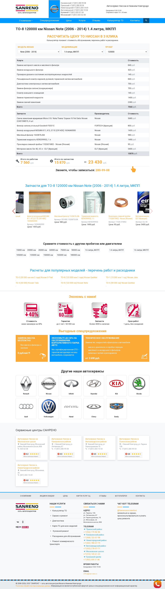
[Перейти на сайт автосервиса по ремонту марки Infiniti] (71, 385)
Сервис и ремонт (60, 516)
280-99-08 (103, 170)
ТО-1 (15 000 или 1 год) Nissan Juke (122, 277)
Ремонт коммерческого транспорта (62, 542)
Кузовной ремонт (60, 531)
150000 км (48, 255)
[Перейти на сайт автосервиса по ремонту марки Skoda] (139, 385)
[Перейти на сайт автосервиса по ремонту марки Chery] (94, 408)
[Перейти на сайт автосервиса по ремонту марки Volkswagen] (48, 408)
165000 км (61, 255)
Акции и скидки (47, 496)
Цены (69, 20)
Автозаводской (67, 10)
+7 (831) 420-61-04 (76, 12)
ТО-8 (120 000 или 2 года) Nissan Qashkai (79, 277)
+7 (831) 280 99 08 (79, 3)
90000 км (76, 250)
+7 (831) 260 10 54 (81, 10)
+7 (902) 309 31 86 (91, 559)
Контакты (135, 20)
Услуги (82, 20)
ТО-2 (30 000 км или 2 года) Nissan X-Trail (34, 277)
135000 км (34, 255)
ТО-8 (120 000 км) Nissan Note (74, 283)
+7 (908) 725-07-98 (91, 537)
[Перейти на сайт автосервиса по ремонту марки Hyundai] (94, 385)
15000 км (20, 250)
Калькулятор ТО (115, 20)
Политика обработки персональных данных (33, 586)
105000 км (21, 255)
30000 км (31, 250)
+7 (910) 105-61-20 (91, 554)
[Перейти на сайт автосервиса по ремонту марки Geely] (116, 408)
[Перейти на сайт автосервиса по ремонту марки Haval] (71, 408)
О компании (25, 20)
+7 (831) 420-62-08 (78, 15)
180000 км (75, 255)
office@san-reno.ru (90, 574)
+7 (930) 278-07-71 (91, 548)
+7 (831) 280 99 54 (77, 5)
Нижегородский (67, 8)
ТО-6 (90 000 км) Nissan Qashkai (120, 283)
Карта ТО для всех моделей (64, 526)
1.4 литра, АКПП (116, 250)
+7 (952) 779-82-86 (91, 532)
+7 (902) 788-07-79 (91, 543)
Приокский (65, 5)
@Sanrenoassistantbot (127, 510)
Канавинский (66, 3)
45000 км (42, 250)
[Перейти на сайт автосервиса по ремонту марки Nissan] (48, 385)
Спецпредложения (49, 20)
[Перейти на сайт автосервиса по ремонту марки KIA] (116, 385)
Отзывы (96, 20)
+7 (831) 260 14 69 (81, 8)
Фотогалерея (121, 496)
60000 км (53, 250)
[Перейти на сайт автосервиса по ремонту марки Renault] (26, 385)
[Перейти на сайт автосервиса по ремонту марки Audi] (26, 408)
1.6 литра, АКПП (92, 250)
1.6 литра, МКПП (141, 250)
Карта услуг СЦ (83, 496)
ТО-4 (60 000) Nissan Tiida (27, 283)
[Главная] (27, 9)
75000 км (65, 250)
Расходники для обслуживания (66, 536)
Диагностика (58, 521)
